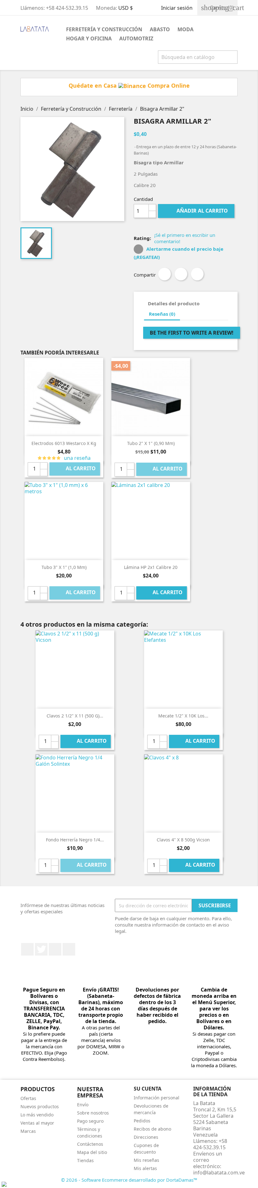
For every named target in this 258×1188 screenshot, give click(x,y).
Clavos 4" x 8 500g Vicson (183, 840)
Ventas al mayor (37, 1123)
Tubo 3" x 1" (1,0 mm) (64, 567)
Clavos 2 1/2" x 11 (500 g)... (75, 716)
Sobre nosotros (93, 1113)
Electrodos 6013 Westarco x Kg (63, 443)
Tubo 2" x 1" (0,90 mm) (151, 443)
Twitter (41, 949)
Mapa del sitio (92, 1152)
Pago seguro (90, 1121)
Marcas (28, 1131)
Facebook (27, 949)
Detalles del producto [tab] (173, 303)
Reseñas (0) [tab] (162, 314)
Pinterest (197, 274)
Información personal (156, 1098)
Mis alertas (145, 1168)
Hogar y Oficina (89, 38)
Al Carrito (75, 469)
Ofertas (28, 1098)
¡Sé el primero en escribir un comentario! (184, 238)
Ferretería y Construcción (104, 29)
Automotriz (136, 38)
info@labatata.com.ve (219, 1172)
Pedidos (142, 1121)
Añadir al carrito (196, 211)
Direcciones (146, 1137)
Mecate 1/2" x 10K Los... (183, 716)
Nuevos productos (39, 1106)
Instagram (69, 949)
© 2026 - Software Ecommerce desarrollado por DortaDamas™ (129, 1180)
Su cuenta (147, 1088)
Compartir (164, 274)
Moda (185, 29)
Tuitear (181, 274)
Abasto (160, 29)
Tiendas (85, 1160)
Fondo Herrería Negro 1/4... (75, 840)
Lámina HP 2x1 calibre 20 (150, 567)
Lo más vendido (36, 1115)
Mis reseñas (146, 1160)
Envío (82, 1105)
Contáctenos (90, 1144)
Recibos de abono (152, 1129)
